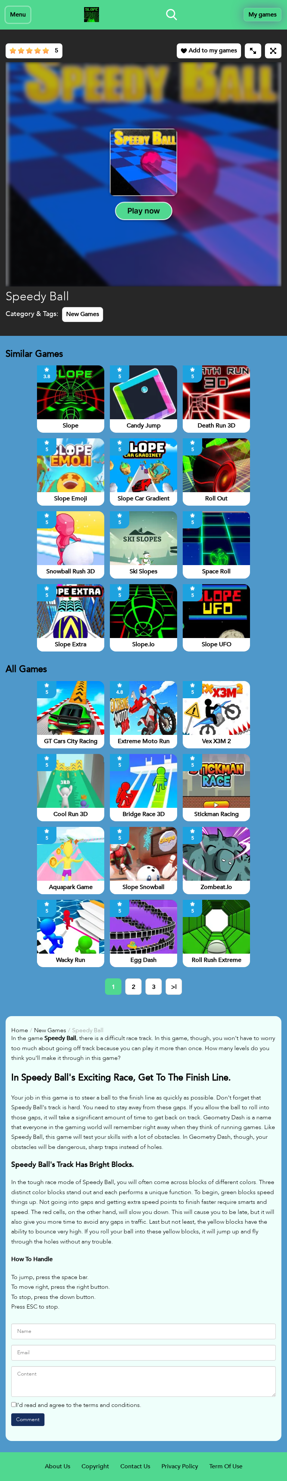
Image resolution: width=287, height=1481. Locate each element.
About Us (57, 1466)
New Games (82, 314)
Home (19, 1030)
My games (263, 14)
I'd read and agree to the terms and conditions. (78, 1405)
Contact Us (135, 1466)
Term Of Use (226, 1466)
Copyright (95, 1466)
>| (174, 987)
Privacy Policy (179, 1466)
